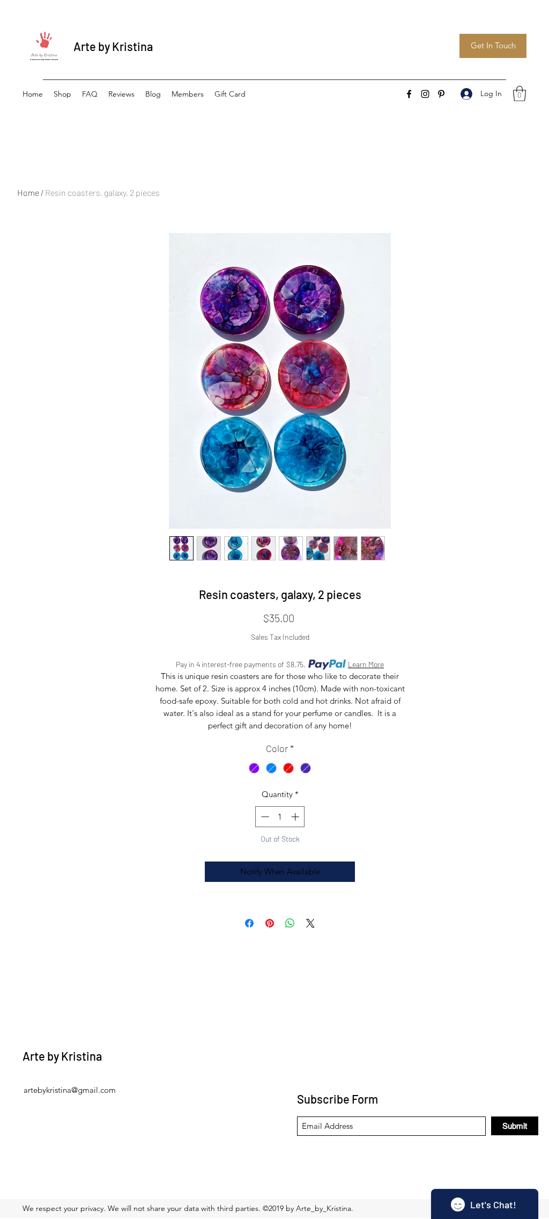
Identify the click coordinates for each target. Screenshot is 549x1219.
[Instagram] (425, 94)
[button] (519, 93)
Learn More (366, 664)
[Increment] (296, 817)
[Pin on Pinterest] (269, 923)
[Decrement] (264, 817)
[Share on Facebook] (249, 923)
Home (28, 192)
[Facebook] (409, 94)
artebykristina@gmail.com (70, 1090)
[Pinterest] (441, 94)
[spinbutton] (280, 817)
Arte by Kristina (113, 46)
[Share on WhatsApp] (290, 923)
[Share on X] (310, 923)
